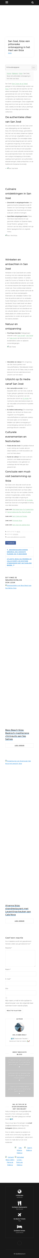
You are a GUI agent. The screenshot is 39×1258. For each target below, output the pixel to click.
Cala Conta (13, 338)
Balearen (15, 73)
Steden (15, 534)
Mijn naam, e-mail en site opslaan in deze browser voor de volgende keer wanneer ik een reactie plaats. (19, 1003)
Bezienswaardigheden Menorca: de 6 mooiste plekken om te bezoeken (17, 552)
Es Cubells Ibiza (28, 509)
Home (9, 73)
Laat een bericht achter (16, 537)
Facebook (11, 542)
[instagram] (19, 1243)
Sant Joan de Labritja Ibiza (21, 525)
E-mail (8, 979)
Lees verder (19, 745)
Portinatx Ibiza (17, 520)
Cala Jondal (21, 335)
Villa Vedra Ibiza (17, 509)
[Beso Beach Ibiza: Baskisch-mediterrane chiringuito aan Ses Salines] (19, 655)
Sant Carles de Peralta (19, 516)
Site (6, 988)
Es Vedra (25, 398)
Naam (8, 969)
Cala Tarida (29, 335)
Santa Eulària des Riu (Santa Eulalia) (19, 512)
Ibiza (20, 73)
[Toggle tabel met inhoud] (32, 67)
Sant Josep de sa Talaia (19, 84)
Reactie (8, 948)
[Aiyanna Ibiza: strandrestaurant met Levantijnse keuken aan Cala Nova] (19, 831)
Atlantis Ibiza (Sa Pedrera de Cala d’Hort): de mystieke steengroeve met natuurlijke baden (19, 562)
